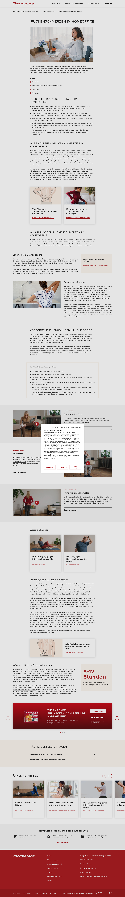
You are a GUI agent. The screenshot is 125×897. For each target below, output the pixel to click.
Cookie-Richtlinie (75, 427)
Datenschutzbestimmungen (60, 427)
